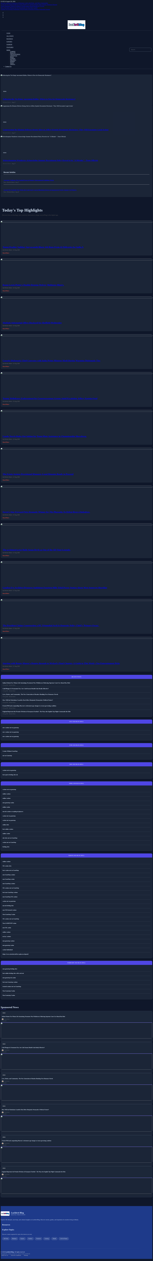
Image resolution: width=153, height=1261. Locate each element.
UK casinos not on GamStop (11, 888)
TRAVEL (12, 64)
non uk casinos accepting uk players (13, 811)
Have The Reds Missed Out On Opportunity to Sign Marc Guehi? (19, 8)
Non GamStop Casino (9, 914)
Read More (6, 253)
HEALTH (12, 53)
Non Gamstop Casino (9, 991)
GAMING (12, 51)
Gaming (47, 1238)
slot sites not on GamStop (10, 838)
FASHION (9, 44)
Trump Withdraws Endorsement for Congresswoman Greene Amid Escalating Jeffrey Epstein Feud (50, 398)
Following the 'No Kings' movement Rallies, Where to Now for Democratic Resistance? (39, 99)
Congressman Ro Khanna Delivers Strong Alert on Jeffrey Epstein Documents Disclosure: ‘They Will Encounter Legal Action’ (56, 130)
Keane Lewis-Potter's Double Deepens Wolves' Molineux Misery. (33, 285)
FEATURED (10, 47)
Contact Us (8, 66)
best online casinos (8, 829)
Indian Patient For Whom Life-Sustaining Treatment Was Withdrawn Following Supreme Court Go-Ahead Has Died (36, 683)
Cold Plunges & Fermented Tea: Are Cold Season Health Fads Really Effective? (26, 688)
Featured (38, 1238)
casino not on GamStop (9, 842)
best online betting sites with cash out (13, 973)
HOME (8, 33)
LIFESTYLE (13, 55)
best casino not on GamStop (11, 870)
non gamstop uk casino (9, 977)
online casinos (7, 794)
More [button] (8, 50)
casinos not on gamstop (9, 770)
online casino (6, 807)
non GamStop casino (9, 879)
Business (14, 1238)
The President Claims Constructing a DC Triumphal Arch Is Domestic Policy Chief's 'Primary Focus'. (51, 625)
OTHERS (12, 58)
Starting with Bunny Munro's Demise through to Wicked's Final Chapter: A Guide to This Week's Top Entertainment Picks (61, 663)
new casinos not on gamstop (11, 727)
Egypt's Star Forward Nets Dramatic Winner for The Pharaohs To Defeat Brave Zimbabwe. (46, 512)
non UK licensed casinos (9, 910)
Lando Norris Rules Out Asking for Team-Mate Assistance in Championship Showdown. (45, 436)
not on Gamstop (7, 755)
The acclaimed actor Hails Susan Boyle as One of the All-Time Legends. (36, 550)
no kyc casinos (7, 936)
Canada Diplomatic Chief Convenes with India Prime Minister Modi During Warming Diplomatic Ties (51, 360)
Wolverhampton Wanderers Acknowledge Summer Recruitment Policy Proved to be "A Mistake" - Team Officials (50, 160)
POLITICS (13, 60)
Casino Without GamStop (10, 751)
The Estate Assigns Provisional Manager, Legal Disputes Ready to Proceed (38, 474)
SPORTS (12, 61)
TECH (12, 63)
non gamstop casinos (9, 941)
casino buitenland (8, 949)
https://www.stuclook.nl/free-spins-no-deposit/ (16, 954)
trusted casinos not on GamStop (12, 986)
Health (54, 1238)
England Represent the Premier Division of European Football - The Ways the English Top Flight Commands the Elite (37, 711)
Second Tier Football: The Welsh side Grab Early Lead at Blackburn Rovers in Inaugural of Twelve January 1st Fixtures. (40, 190)
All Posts (6, 1238)
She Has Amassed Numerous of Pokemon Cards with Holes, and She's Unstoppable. (24, 3)
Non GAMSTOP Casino (9, 923)
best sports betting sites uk (10, 774)
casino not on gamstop (9, 816)
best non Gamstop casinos (10, 982)
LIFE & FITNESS (15, 54)
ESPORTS (9, 41)
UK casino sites (7, 866)
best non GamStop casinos (10, 892)
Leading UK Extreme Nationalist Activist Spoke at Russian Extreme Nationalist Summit (25, 9)
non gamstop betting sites (10, 969)
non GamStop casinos (9, 874)
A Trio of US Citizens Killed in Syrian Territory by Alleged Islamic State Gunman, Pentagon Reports (29, 4)
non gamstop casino (8, 802)
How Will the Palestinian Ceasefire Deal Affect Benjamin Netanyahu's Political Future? (28, 700)
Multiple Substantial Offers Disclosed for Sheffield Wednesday (32, 323)
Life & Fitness (63, 1238)
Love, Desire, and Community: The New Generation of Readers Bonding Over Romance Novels (30, 694)
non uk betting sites (8, 905)
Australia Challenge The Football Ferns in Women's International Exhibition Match (29, 180)
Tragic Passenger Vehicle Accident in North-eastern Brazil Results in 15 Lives (22, 6)
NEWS (12, 57)
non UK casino (7, 927)
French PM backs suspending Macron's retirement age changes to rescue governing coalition (29, 706)
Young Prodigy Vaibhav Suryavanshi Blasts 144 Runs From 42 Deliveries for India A (43, 247)
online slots (6, 824)
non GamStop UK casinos (10, 897)
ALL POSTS (10, 36)
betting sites (6, 846)
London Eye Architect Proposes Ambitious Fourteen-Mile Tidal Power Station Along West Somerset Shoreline (55, 587)
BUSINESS (10, 39)
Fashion (30, 1238)
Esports (22, 1238)
